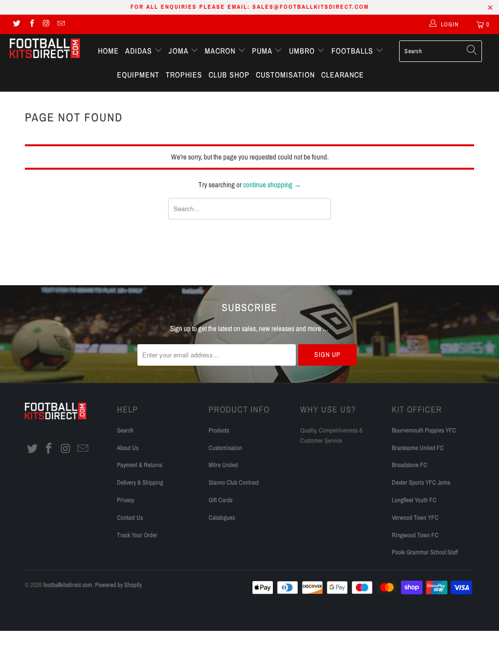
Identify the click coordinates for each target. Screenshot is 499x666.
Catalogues (222, 517)
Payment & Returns (139, 465)
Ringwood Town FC (415, 535)
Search (125, 430)
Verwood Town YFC (415, 517)
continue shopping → (272, 184)
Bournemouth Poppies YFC (424, 430)
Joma (180, 50)
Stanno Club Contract (234, 482)
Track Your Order (137, 535)
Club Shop (229, 74)
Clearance (342, 74)
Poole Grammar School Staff (425, 552)
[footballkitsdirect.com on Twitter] (16, 24)
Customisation (285, 74)
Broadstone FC (409, 465)
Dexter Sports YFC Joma (421, 482)
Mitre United (223, 465)
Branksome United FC (418, 448)
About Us (127, 448)
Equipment (138, 74)
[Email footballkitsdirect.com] (61, 24)
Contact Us (130, 517)
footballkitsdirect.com (67, 585)
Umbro (303, 50)
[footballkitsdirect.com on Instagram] (46, 24)
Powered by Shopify (118, 585)
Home (108, 50)
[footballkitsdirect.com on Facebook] (31, 24)
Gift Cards (220, 500)
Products (219, 430)
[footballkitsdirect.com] (45, 49)
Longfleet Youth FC (414, 500)
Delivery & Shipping (140, 482)
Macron (221, 50)
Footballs (353, 50)
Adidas (139, 50)
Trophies (184, 74)
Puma (263, 50)
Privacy (125, 500)
